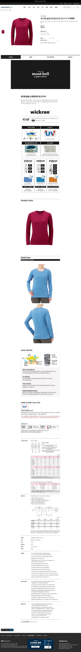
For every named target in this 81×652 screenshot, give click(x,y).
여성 (4, 10)
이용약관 (24, 635)
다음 (8, 629)
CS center (45, 635)
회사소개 (2, 635)
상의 (6, 10)
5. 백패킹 (68, 6)
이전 (3, 629)
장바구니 (69, 3)
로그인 (61, 3)
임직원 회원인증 (17, 635)
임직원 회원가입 (9, 635)
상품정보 (11, 57)
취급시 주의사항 (43, 40)
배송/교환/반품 (50, 57)
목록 (12, 629)
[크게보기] (22, 31)
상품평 (30, 57)
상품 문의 (70, 57)
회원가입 (65, 3)
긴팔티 (10, 10)
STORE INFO (38, 635)
